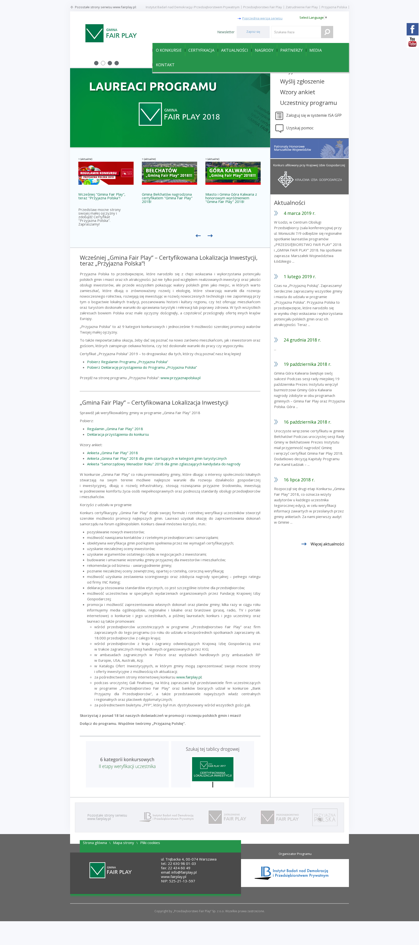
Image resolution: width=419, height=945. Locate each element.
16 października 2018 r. (307, 422)
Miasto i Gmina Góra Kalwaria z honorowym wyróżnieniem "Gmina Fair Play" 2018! (231, 197)
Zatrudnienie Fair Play (302, 7)
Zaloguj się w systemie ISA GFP (314, 115)
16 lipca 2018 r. (299, 480)
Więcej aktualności (327, 544)
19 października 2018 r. (307, 364)
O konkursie (169, 50)
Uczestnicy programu (308, 103)
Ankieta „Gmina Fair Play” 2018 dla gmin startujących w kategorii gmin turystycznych (157, 458)
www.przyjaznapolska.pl (181, 377)
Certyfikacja (201, 50)
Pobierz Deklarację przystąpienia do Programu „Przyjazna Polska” (142, 367)
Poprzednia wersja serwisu (262, 18)
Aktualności (234, 50)
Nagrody (264, 50)
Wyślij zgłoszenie (302, 81)
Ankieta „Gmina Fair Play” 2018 (112, 452)
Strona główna (95, 842)
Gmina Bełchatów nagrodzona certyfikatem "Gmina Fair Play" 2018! (167, 197)
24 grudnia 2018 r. (302, 340)
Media (315, 50)
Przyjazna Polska (334, 7)
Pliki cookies (150, 842)
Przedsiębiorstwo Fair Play (262, 7)
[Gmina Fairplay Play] (110, 870)
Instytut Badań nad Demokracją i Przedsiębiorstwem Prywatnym (193, 7)
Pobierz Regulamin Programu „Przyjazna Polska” (127, 361)
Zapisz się (253, 32)
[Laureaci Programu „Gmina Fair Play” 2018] (170, 146)
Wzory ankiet (297, 92)
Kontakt (165, 64)
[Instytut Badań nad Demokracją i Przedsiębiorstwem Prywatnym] (165, 817)
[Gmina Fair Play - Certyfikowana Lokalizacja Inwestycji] (111, 33)
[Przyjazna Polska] (324, 817)
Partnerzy (291, 50)
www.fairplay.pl (188, 677)
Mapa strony (123, 842)
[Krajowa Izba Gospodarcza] (309, 193)
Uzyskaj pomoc (300, 128)
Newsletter (225, 32)
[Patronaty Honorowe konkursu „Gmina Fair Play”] (309, 157)
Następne (211, 238)
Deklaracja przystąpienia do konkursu (118, 434)
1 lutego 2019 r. (300, 276)
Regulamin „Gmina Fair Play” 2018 (115, 428)
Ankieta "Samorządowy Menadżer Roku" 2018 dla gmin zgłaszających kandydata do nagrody (164, 463)
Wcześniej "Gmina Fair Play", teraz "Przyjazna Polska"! (101, 196)
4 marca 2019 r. (299, 213)
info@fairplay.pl (184, 872)
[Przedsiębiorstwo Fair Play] (279, 817)
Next (264, 108)
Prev (76, 108)
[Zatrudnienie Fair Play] (226, 817)
